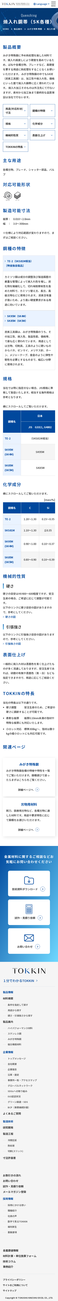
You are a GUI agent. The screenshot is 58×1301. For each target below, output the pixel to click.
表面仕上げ (38, 135)
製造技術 (8, 1121)
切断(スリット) (15, 1151)
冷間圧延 (12, 1140)
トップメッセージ (17, 1058)
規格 (8, 124)
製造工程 (8, 1134)
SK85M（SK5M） (17, 321)
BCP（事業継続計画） (19, 1107)
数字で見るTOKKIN (17, 1221)
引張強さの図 (13, 644)
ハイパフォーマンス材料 (20, 1028)
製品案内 (8, 1022)
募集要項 (12, 1232)
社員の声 (12, 1216)
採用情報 (8, 1199)
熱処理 (11, 1145)
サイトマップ (9, 1290)
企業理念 (12, 1069)
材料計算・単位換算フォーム (19, 1256)
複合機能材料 (14, 1044)
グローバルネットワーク (20, 1085)
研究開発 (8, 1127)
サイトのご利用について (15, 1285)
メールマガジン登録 (14, 1192)
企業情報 (8, 1052)
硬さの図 (10, 617)
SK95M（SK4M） (17, 316)
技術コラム (9, 1261)
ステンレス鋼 (14, 1033)
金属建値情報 (10, 1250)
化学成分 (37, 124)
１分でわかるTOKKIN (18, 980)
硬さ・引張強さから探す (20, 1015)
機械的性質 (11, 135)
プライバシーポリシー (14, 1279)
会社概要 (12, 1064)
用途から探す (14, 1010)
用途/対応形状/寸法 (14, 110)
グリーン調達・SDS (18, 1101)
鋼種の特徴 (38, 111)
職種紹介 (12, 1210)
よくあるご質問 (12, 1113)
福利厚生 (12, 1226)
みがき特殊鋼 (14, 1039)
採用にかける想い (17, 1205)
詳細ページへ (26, 790)
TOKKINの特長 (14, 147)
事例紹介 (8, 1267)
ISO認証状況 (14, 1096)
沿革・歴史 (13, 1074)
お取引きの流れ (12, 1175)
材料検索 (8, 998)
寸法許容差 (9, 1158)
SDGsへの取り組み (17, 1091)
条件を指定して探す (18, 1004)
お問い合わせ (10, 1181)
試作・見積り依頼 (13, 1186)
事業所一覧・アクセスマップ (22, 1080)
